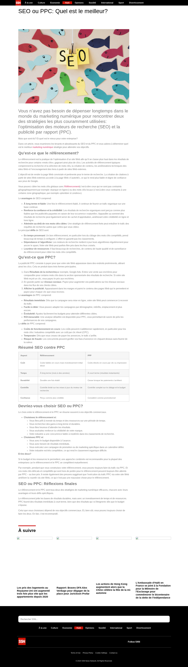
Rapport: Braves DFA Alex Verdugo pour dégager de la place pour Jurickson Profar (73, 590)
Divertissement (136, 3)
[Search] (166, 619)
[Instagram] (166, 642)
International (107, 3)
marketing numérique (42, 147)
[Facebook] (160, 642)
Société (92, 3)
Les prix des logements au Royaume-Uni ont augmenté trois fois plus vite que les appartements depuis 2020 (33, 592)
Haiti (67, 3)
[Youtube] (147, 642)
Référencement (71, 186)
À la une (29, 3)
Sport (121, 3)
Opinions (79, 3)
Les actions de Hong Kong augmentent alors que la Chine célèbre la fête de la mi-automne (113, 588)
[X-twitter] (154, 642)
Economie (55, 3)
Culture (41, 3)
